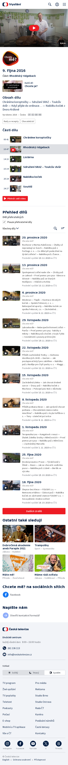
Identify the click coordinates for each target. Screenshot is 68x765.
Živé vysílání (9, 689)
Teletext (7, 701)
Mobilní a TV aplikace (14, 727)
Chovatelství (28, 121)
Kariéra (39, 714)
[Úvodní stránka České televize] (16, 629)
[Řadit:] (62, 228)
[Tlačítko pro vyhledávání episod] (55, 228)
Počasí (6, 714)
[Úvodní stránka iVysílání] (12, 4)
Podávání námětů (44, 720)
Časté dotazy (42, 727)
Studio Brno (41, 695)
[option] (13, 672)
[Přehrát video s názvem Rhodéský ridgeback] (34, 28)
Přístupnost (40, 759)
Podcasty (7, 708)
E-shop (6, 720)
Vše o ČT (7, 733)
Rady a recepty (11, 121)
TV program (9, 682)
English (6, 759)
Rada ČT (39, 708)
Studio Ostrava (43, 701)
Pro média (40, 682)
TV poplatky (9, 695)
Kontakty (40, 733)
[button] (34, 28)
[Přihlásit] (57, 4)
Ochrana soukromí (22, 759)
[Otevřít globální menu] (64, 4)
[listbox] (34, 672)
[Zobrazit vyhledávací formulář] (49, 4)
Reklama (40, 689)
